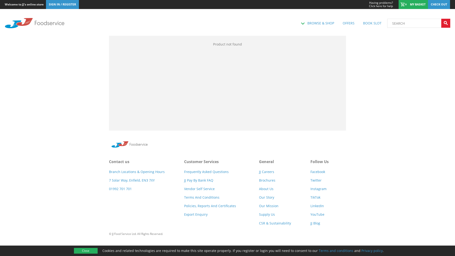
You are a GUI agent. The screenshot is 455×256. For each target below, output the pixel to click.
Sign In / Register (62, 4)
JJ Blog (315, 223)
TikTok (315, 197)
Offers (349, 23)
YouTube (317, 214)
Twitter (316, 180)
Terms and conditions (336, 250)
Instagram (318, 189)
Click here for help (381, 4)
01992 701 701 (120, 189)
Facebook (317, 171)
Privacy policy (372, 250)
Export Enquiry (196, 214)
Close (85, 251)
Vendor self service (199, 189)
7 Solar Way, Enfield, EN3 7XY (132, 180)
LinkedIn (317, 206)
